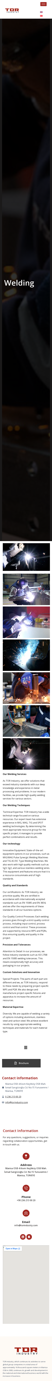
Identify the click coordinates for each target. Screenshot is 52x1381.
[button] (25, 1048)
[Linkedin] (23, 1237)
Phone (26, 1197)
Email (26, 1222)
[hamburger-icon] (43, 4)
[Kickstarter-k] (29, 1237)
